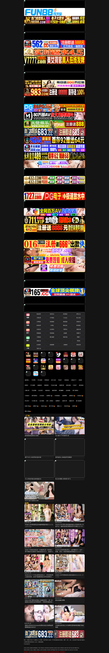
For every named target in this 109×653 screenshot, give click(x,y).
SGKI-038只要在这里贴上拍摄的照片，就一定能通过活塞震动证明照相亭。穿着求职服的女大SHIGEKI (39, 602)
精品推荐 (39, 314)
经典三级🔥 (28, 406)
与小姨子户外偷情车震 (62, 435)
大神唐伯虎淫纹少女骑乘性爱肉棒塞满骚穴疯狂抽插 (69, 626)
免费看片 (58, 401)
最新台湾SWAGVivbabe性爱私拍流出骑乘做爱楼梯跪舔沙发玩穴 (39, 626)
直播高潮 (61, 385)
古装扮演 (39, 329)
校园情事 (52, 344)
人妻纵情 (65, 344)
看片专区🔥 (52, 406)
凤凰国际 (46, 385)
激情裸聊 (64, 395)
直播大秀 (71, 401)
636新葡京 (57, 395)
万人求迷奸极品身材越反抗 (33, 479)
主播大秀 (27, 390)
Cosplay (65, 317)
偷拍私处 (47, 390)
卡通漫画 (39, 337)
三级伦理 (39, 317)
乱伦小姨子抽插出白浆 (32, 500)
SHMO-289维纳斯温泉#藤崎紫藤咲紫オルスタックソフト (39, 525)
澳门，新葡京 (49, 401)
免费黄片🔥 (72, 395)
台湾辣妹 (39, 321)
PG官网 (33, 380)
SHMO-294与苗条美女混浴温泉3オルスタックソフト (69, 576)
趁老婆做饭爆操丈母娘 (32, 435)
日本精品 (52, 317)
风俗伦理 (78, 344)
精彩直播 (68, 385)
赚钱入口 (59, 406)
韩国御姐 (52, 321)
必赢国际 (39, 385)
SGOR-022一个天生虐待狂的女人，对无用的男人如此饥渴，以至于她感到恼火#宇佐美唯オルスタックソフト (39, 576)
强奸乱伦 (52, 314)
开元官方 (27, 401)
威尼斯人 (27, 380)
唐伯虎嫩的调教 (60, 600)
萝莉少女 (78, 314)
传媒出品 (39, 340)
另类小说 (39, 348)
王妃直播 (34, 390)
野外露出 (78, 325)
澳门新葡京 (75, 390)
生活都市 (39, 344)
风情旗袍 (39, 333)
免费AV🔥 (74, 406)
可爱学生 (65, 329)
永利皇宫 (42, 395)
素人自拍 (78, 317)
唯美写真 (65, 337)
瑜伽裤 (65, 333)
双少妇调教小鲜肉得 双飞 (63, 479)
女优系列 (52, 329)
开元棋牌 (40, 380)
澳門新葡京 (34, 395)
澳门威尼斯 (79, 401)
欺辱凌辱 (39, 325)
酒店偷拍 (81, 385)
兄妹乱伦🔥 (44, 406)
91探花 (52, 325)
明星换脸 (52, 333)
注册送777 (73, 380)
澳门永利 (53, 380)
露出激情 (52, 337)
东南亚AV (78, 321)
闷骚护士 (78, 333)
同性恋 (78, 340)
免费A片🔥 (36, 406)
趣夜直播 (54, 390)
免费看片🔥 (49, 395)
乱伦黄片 (40, 390)
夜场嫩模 (61, 390)
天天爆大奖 (34, 401)
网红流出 (65, 325)
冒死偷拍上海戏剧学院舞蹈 (63, 457)
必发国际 (68, 390)
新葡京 (26, 385)
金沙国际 (42, 401)
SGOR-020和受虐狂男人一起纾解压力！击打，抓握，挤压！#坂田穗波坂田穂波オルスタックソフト (69, 551)
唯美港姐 (65, 321)
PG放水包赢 (54, 385)
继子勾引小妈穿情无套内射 (33, 457)
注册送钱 (66, 380)
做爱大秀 (64, 401)
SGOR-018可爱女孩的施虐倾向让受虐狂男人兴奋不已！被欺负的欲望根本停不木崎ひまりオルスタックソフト (69, 526)
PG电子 (60, 380)
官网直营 (47, 380)
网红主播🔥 (28, 411)
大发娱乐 (27, 395)
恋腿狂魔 (78, 329)
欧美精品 (65, 314)
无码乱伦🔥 (80, 395)
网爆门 (78, 337)
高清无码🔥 (67, 406)
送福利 (80, 380)
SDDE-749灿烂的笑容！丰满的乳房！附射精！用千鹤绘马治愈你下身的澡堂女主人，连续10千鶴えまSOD (39, 551)
